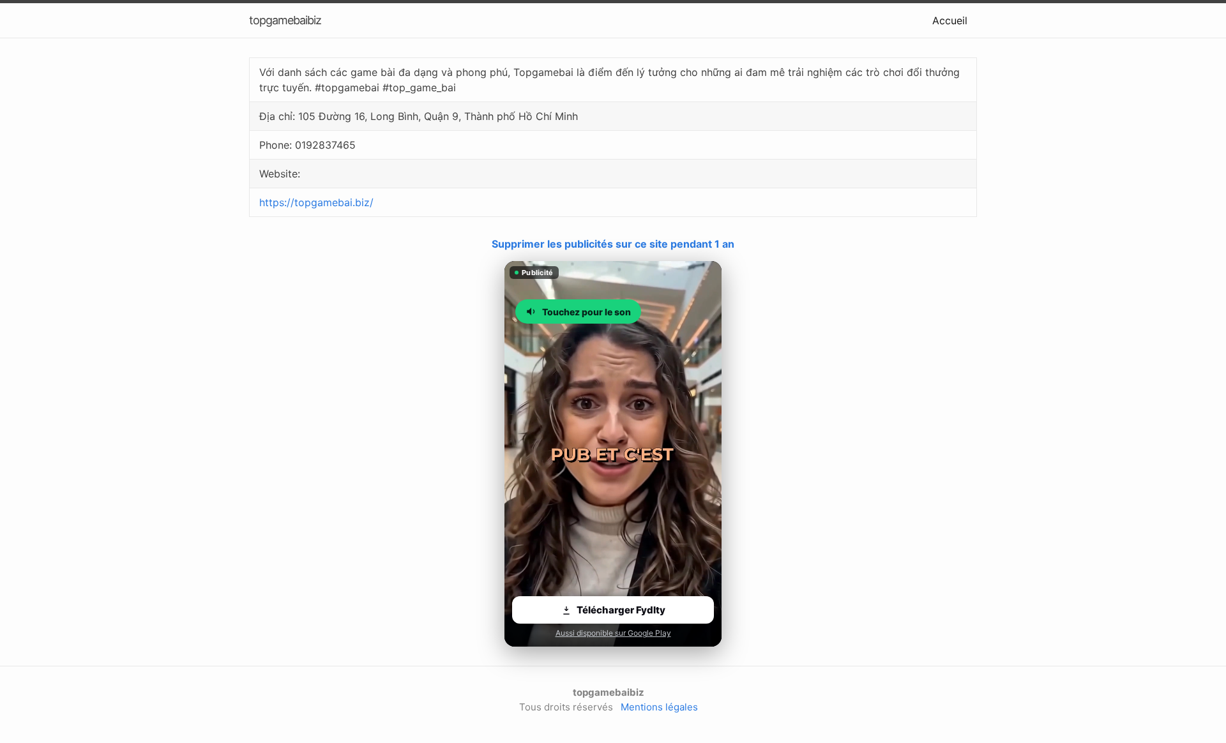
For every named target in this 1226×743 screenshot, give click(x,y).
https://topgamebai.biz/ (316, 202)
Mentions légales (659, 707)
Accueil (949, 20)
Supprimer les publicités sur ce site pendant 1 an (613, 243)
